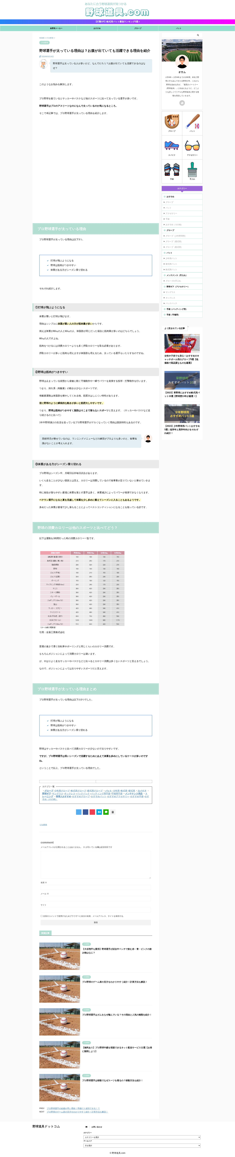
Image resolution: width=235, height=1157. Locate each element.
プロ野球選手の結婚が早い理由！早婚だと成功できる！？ (73, 1108)
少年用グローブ (62, 791)
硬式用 (132, 791)
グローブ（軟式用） (174, 247)
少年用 (116, 791)
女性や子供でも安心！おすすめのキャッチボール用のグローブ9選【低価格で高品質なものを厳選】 (181, 359)
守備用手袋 (117, 793)
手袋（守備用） (173, 315)
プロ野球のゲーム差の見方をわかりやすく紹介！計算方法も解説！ (114, 982)
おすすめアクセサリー (118, 796)
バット (178, 28)
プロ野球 (43, 825)
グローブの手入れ (173, 281)
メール (45, 894)
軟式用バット (171, 269)
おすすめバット (98, 796)
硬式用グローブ (95, 791)
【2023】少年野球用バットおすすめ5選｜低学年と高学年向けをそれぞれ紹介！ (182, 429)
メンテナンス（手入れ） (177, 275)
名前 (44, 882)
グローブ (137, 28)
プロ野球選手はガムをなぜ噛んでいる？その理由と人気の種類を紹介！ (117, 1015)
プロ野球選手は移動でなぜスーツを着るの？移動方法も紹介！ (112, 1080)
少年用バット (171, 258)
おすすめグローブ (81, 796)
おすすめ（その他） (174, 224)
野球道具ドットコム (46, 1126)
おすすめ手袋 (136, 796)
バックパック (82, 793)
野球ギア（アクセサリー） (178, 287)
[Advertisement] (95, 149)
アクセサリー (171, 213)
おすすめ (97, 28)
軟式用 (124, 791)
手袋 (167, 219)
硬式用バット (171, 264)
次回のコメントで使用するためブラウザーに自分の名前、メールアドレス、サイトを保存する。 (84, 916)
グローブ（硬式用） (174, 241)
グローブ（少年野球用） (176, 236)
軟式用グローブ (78, 791)
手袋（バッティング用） (177, 309)
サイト (43, 905)
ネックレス (69, 793)
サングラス (57, 793)
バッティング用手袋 (100, 793)
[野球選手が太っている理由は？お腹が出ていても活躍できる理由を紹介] (99, 812)
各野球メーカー (56, 28)
